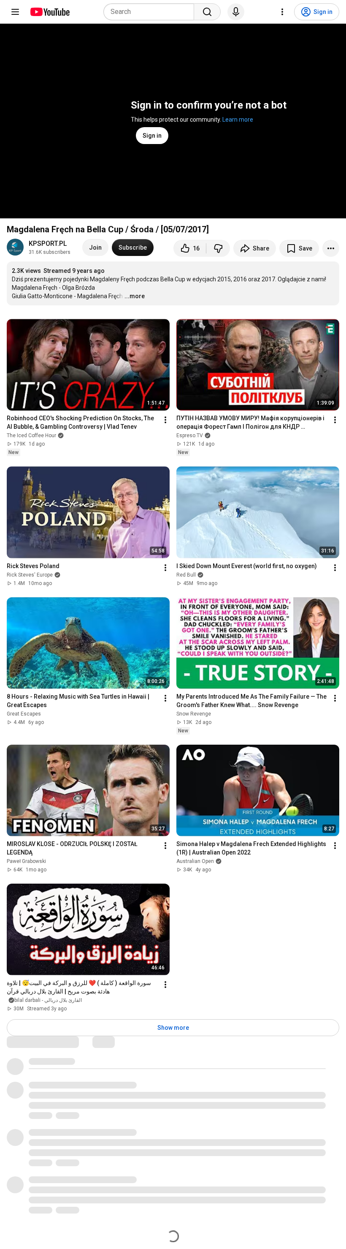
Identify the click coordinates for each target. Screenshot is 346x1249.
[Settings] (282, 12)
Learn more (237, 119)
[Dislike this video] (218, 248)
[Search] (207, 11)
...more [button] (134, 296)
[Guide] (15, 12)
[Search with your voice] (235, 11)
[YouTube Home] (50, 12)
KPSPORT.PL (48, 243)
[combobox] (151, 12)
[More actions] (330, 248)
